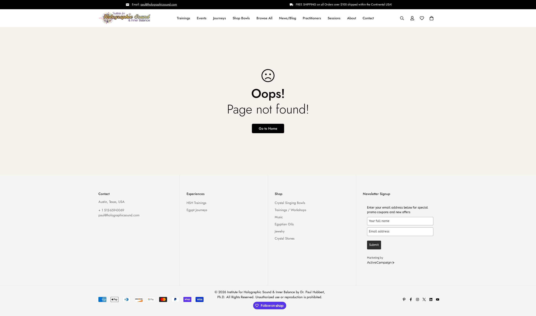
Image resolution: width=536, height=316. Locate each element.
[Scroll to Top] (528, 293)
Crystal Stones (284, 238)
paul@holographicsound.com (158, 4)
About (351, 17)
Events (201, 17)
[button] (431, 18)
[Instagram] (417, 299)
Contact (368, 17)
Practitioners (312, 17)
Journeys (219, 17)
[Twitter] (424, 299)
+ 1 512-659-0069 (111, 210)
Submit (374, 245)
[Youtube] (437, 299)
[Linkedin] (431, 299)
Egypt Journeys (197, 210)
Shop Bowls (241, 17)
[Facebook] (410, 299)
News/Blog (287, 17)
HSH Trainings (196, 202)
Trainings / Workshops (290, 210)
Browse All (264, 17)
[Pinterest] (404, 299)
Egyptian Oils (284, 224)
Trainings (183, 17)
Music (279, 217)
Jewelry (280, 231)
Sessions (334, 17)
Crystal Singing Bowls (290, 202)
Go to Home (268, 128)
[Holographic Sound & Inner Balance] (124, 18)
